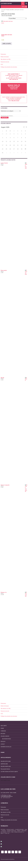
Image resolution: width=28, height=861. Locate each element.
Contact (3, 744)
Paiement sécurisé (5, 61)
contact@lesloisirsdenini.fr (7, 796)
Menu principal (26, 3)
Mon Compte (4, 725)
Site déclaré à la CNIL (6, 59)
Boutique (3, 733)
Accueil (3, 9)
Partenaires (3, 54)
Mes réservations (6, 738)
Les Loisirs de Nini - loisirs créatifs (8, 792)
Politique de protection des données (9, 67)
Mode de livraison (5, 56)
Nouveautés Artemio (5, 769)
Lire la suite (7, 43)
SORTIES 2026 (4, 763)
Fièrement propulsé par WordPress (7, 859)
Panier (2, 728)
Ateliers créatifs (5, 736)
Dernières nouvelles (6, 746)
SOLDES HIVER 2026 (6, 766)
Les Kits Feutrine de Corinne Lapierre (9, 771)
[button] (23, 6)
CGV (2, 64)
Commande (3, 730)
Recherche (4, 117)
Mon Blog (3, 741)
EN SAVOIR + (13, 91)
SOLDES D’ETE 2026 (5, 761)
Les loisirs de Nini (6, 3)
